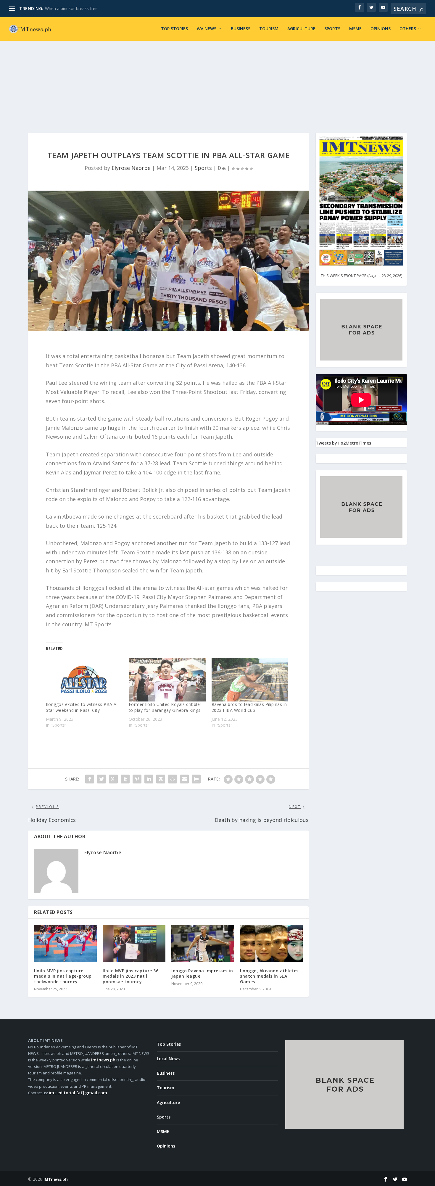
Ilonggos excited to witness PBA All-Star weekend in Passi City (83, 707)
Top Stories (174, 28)
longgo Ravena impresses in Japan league (202, 973)
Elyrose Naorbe (131, 167)
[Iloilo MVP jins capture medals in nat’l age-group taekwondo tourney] (65, 943)
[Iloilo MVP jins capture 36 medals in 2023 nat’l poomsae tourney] (134, 943)
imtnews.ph (103, 1060)
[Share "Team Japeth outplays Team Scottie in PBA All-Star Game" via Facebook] (90, 779)
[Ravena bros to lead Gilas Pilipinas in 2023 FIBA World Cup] (250, 679)
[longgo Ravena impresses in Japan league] (202, 943)
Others (407, 28)
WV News (206, 28)
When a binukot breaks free (71, 8)
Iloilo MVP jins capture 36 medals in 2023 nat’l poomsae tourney (130, 976)
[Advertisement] (217, 79)
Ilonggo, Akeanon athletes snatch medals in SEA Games (269, 976)
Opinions (380, 28)
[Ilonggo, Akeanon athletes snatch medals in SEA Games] (271, 943)
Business (240, 28)
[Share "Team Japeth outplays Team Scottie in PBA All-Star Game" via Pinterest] (137, 779)
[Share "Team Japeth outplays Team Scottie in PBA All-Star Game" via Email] (184, 779)
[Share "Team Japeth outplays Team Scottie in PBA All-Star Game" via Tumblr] (125, 779)
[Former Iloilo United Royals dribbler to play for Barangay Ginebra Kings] (167, 679)
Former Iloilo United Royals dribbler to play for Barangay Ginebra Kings (165, 707)
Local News (168, 1058)
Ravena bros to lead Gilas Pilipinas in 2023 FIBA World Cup (249, 707)
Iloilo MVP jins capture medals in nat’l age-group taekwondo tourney (63, 976)
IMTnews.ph (56, 1179)
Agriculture (301, 28)
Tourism (268, 28)
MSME (355, 28)
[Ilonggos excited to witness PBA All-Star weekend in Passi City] (84, 679)
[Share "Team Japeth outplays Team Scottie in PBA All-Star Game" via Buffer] (161, 779)
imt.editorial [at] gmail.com (78, 1092)
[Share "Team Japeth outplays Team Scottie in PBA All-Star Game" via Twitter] (101, 779)
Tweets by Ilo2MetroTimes (343, 443)
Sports (332, 28)
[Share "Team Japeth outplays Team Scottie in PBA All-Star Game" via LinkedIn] (149, 779)
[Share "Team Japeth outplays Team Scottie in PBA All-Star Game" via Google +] (113, 779)
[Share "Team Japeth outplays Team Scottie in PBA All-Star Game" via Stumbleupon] (172, 779)
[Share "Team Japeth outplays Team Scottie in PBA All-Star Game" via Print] (196, 779)
